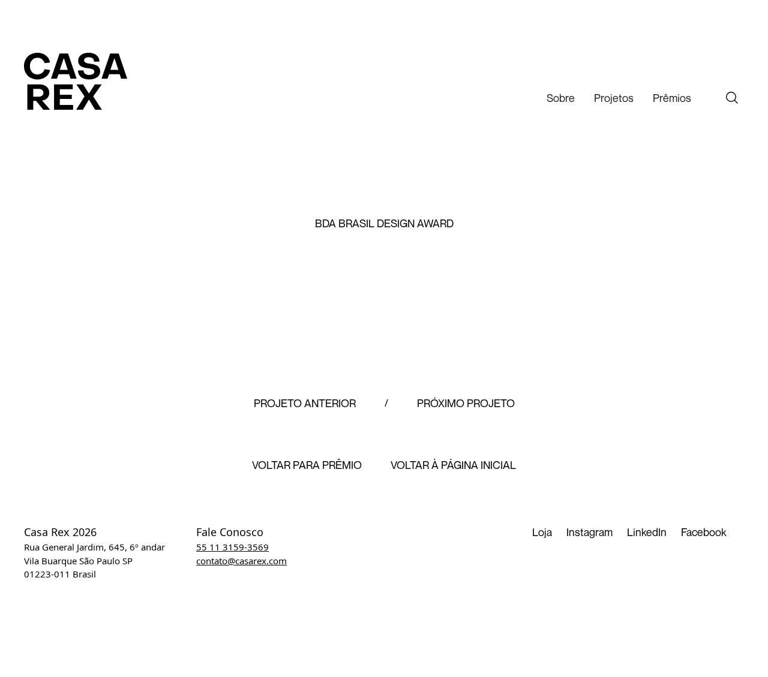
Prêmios (672, 97)
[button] (561, 98)
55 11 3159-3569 (232, 547)
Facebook (704, 531)
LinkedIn (647, 531)
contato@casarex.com (241, 561)
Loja (542, 531)
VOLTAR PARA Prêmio (307, 465)
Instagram (589, 531)
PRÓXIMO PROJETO (466, 404)
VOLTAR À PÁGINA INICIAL (453, 465)
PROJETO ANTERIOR (305, 404)
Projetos (614, 97)
